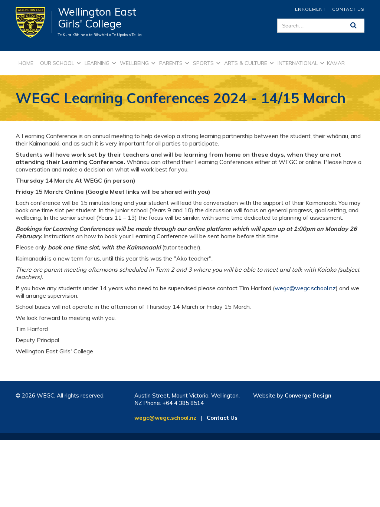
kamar (336, 63)
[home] (34, 22)
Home (26, 63)
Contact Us (348, 9)
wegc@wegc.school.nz (305, 288)
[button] (59, 63)
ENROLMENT (310, 9)
